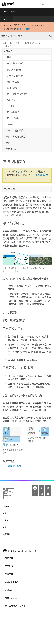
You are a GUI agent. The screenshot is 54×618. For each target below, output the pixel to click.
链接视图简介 (13, 112)
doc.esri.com (23, 28)
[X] (41, 488)
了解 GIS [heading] (6, 520)
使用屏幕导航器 (14, 69)
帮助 (5, 19)
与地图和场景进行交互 (33, 43)
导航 (9, 57)
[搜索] (43, 4)
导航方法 (9, 46)
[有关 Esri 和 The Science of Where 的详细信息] (8, 494)
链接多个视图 (13, 118)
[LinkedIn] (48, 488)
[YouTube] (48, 493)
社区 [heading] (4, 513)
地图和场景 (15, 43)
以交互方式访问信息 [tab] (15, 136)
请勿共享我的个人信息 (15, 606)
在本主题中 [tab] (9, 189)
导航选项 (11, 100)
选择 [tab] (8, 142)
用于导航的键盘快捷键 (17, 94)
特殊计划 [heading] (6, 534)
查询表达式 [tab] (11, 148)
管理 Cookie (11, 598)
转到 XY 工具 (13, 82)
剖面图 (10, 124)
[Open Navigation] (50, 4)
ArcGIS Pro (9, 11)
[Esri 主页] (8, 4)
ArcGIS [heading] (6, 506)
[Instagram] (41, 493)
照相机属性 (12, 88)
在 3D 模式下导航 (15, 63)
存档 (19, 171)
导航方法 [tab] (10, 51)
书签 (13, 106)
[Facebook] (35, 488)
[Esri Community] (35, 493)
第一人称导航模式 (15, 75)
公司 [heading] (4, 527)
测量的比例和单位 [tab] (14, 130)
